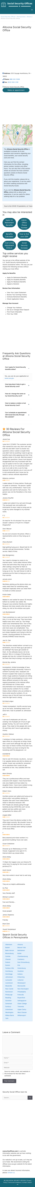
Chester (8, 959)
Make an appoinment (16, 90)
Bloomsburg (9, 953)
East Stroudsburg (23, 962)
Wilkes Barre (9, 1015)
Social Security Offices (8, 16)
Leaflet (17, 144)
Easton (7, 965)
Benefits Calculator (9, 235)
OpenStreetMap (23, 144)
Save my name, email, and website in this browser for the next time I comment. (17, 1074)
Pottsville (21, 995)
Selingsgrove (22, 1000)
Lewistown (9, 983)
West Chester (22, 1012)
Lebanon (21, 980)
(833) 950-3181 (13, 82)
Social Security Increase (24, 245)
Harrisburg (9, 971)
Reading (8, 998)
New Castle (9, 989)
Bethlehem (21, 950)
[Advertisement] (17, 52)
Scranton (8, 1000)
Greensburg (22, 968)
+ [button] (4, 127)
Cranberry (21, 959)
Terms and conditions (14, 1182)
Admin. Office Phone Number (24, 224)
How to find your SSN (24, 235)
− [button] (4, 129)
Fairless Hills (9, 968)
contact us (11, 1172)
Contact (24, 1182)
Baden (7, 947)
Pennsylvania (21, 16)
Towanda (21, 1006)
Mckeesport (22, 983)
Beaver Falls (22, 947)
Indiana (20, 974)
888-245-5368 (15, 79)
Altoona (29, 16)
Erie (19, 965)
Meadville (8, 986)
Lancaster (8, 980)
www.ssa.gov (9, 378)
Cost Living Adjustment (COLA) (9, 245)
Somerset (8, 1003)
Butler (19, 953)
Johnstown (9, 977)
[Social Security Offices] (17, 4)
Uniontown (9, 1009)
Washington (9, 1012)
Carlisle (7, 956)
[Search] (30, 1098)
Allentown (8, 944)
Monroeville (21, 986)
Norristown (9, 992)
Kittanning (21, 977)
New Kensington (23, 989)
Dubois (7, 962)
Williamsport (22, 1015)
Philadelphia (22, 992)
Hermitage (8, 974)
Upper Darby (22, 1009)
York (6, 1018)
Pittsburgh (8, 995)
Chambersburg (23, 956)
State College (22, 1003)
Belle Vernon (9, 950)
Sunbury (8, 1006)
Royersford (21, 998)
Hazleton (21, 971)
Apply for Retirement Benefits (9, 222)
